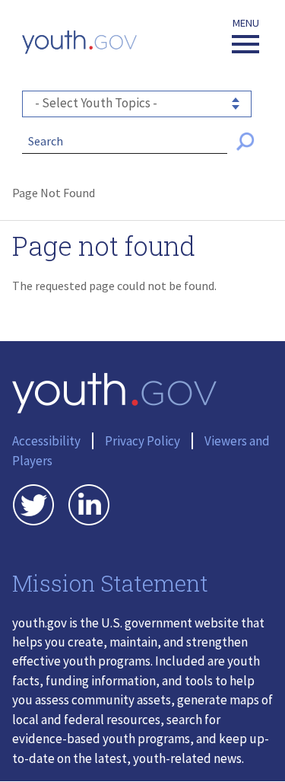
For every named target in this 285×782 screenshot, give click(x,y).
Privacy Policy (142, 440)
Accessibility (46, 440)
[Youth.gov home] (80, 42)
